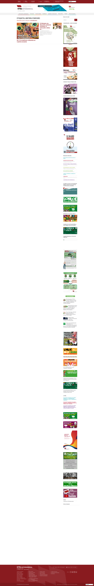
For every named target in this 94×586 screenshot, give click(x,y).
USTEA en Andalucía (20, 571)
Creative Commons (54, 571)
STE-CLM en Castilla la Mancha (21, 578)
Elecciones (53, 573)
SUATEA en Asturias (20, 573)
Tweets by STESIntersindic (68, 501)
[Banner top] (57, 8)
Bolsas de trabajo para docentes (70, 165)
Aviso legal (59, 584)
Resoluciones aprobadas (55, 572)
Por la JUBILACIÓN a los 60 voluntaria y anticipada (68, 368)
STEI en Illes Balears (20, 574)
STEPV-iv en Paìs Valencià (32, 576)
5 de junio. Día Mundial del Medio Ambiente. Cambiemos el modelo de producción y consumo (70, 403)
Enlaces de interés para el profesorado (59, 1)
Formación (70, 177)
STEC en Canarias (19, 575)
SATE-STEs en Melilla (31, 574)
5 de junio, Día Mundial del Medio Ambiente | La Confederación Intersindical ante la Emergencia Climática (69, 399)
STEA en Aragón (19, 572)
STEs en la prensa (72, 13)
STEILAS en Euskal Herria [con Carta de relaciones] (33, 581)
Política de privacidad (66, 584)
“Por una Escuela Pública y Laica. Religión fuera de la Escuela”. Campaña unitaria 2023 (69, 391)
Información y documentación (47, 1)
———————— (30, 577)
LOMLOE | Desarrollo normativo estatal (69, 174)
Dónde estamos (42, 572)
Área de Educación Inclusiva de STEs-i (69, 158)
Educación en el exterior (69, 171)
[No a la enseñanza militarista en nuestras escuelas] (28, 31)
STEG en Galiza (30, 571)
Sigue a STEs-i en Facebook (59, 567)
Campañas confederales (43, 574)
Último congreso (42, 573)
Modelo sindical (42, 571)
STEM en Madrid (30, 573)
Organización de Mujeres (68, 161)
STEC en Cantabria (20, 576)
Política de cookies (73, 584)
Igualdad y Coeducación (52, 13)
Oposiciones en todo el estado (69, 168)
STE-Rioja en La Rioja (31, 572)
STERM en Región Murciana (32, 575)
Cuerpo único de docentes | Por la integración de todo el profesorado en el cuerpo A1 (70, 379)
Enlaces (41, 1)
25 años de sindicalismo (43, 575)
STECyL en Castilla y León (21, 577)
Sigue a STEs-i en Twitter (72, 567)
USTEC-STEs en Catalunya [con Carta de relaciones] (33, 579)
